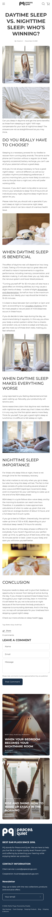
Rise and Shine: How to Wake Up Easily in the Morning (24, 807)
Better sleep (10, 625)
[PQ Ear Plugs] (26, 4)
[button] (43, 3)
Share (8, 631)
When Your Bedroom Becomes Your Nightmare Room (22, 743)
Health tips (18, 625)
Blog (39, 909)
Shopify (27, 906)
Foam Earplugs (18, 909)
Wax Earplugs (6, 909)
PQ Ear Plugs (12, 906)
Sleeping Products (30, 909)
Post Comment (12, 682)
